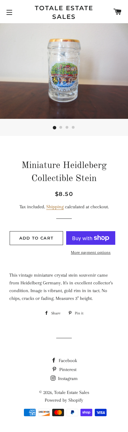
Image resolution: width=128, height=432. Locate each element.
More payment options (91, 252)
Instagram (67, 378)
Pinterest (67, 369)
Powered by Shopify (64, 400)
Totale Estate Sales (64, 12)
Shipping (55, 207)
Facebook (67, 360)
